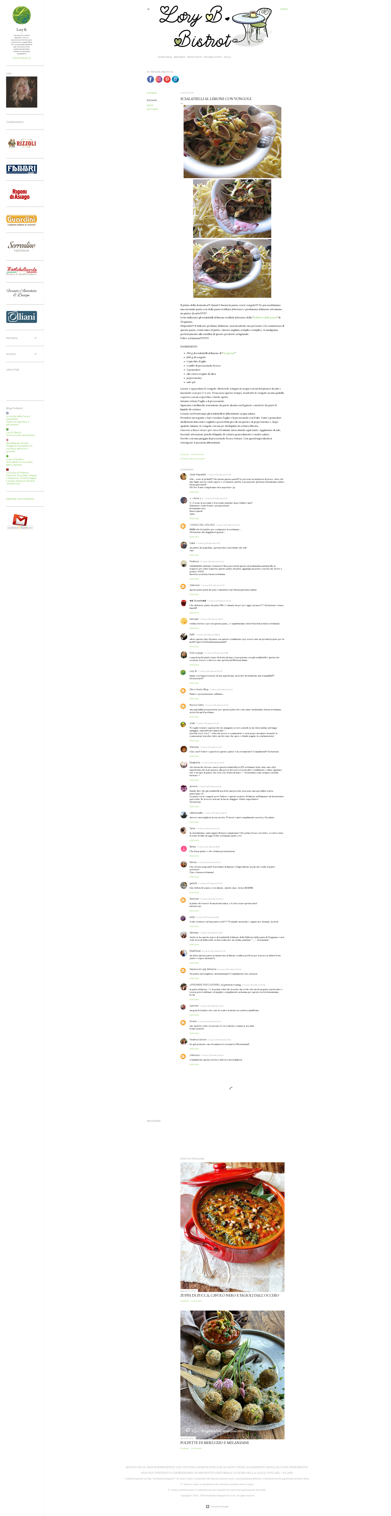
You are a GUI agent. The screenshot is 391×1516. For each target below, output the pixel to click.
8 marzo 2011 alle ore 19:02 (229, 969)
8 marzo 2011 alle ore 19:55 (253, 985)
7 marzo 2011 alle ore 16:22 (210, 786)
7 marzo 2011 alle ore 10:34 (207, 723)
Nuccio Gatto (197, 705)
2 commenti (196, 1301)
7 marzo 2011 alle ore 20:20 (210, 883)
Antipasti (179, 57)
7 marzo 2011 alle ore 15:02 (212, 763)
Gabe (192, 543)
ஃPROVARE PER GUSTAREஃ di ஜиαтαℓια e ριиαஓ (215, 984)
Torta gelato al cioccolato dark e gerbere (19, 463)
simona (193, 786)
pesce (150, 105)
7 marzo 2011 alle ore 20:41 (211, 899)
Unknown (195, 585)
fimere (193, 1021)
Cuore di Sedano (15, 459)
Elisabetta (195, 762)
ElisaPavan (195, 951)
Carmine (194, 1005)
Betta (193, 846)
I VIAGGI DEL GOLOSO (202, 524)
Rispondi (194, 492)
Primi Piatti (194, 57)
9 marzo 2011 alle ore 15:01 (212, 1055)
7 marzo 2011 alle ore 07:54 (219, 601)
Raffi (192, 634)
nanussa (194, 619)
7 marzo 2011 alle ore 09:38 (216, 653)
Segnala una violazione (20, 498)
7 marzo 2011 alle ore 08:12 (211, 619)
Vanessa (194, 932)
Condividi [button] (151, 93)
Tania (192, 828)
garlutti (193, 883)
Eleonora (194, 898)
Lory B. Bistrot (13, 432)
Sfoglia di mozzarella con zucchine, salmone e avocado (19, 449)
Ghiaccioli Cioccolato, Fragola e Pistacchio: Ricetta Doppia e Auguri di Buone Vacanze (21, 478)
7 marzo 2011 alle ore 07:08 (219, 474)
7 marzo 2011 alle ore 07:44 (212, 561)
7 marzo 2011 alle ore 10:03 (216, 705)
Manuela (194, 747)
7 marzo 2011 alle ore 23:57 (211, 933)
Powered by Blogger (220, 1506)
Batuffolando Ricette (17, 443)
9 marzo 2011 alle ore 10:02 (211, 1006)
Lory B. (193, 671)
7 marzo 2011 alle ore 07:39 (208, 543)
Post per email (197, 454)
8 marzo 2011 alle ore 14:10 (213, 951)
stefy (192, 917)
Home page (165, 57)
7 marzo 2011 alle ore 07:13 (215, 498)
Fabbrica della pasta (265, 317)
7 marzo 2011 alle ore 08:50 (208, 634)
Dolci (227, 57)
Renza (193, 862)
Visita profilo (22, 58)
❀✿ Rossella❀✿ (198, 600)
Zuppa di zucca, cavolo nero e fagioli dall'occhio (229, 1295)
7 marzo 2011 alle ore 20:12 (209, 862)
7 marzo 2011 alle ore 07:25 (227, 525)
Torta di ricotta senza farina (20, 435)
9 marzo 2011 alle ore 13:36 (219, 1040)
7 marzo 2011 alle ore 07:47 (213, 585)
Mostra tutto (13, 483)
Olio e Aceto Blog (199, 689)
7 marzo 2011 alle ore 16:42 (215, 813)
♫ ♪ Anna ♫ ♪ (196, 498)
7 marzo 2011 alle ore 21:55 (207, 917)
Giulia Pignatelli (198, 474)
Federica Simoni (198, 1039)
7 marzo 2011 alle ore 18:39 (208, 847)
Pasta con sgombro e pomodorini (17, 423)
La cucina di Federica (17, 472)
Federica (194, 561)
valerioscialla (196, 812)
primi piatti (152, 109)
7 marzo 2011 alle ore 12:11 (211, 747)
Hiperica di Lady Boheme (203, 969)
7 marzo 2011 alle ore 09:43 (210, 671)
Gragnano (229, 353)
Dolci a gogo (196, 652)
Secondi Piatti (213, 57)
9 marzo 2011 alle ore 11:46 (209, 1021)
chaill (192, 723)
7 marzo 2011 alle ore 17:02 (207, 828)
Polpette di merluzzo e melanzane (214, 1442)
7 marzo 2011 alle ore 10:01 (221, 689)
